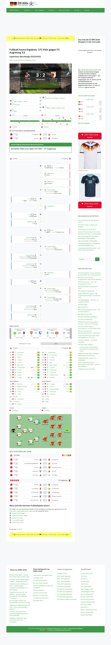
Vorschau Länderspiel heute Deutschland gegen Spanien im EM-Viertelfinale (18, 613)
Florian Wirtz (84, 584)
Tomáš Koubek (52, 352)
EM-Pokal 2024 (82, 307)
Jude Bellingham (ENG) (87, 592)
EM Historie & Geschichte (40, 598)
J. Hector (19, 362)
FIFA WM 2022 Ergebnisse (64, 597)
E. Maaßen (47, 410)
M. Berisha (52, 377)
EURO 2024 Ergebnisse (64, 586)
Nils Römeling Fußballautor (76, 628)
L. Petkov (51, 386)
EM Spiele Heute (38, 600)
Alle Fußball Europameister (86, 291)
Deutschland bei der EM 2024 (87, 229)
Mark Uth (19, 384)
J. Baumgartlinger (54, 389)
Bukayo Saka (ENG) (86, 615)
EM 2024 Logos (82, 304)
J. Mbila (47, 399)
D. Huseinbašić (16, 104)
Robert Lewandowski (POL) (89, 610)
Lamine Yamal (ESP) (87, 573)
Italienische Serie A (17, 522)
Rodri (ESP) (84, 607)
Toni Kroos (84, 576)
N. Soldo (19, 404)
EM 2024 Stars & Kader (40, 593)
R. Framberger (53, 355)
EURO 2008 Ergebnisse (64, 576)
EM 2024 (19, 529)
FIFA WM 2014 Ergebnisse (64, 592)
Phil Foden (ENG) (86, 604)
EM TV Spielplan (39, 10)
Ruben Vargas (53, 365)
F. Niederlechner (49, 98)
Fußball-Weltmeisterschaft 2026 (90, 70)
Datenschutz (57, 628)
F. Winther (61, 98)
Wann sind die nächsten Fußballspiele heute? (22, 60)
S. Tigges (14, 101)
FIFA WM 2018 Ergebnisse (64, 594)
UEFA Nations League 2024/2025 (67, 599)
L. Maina (24, 101)
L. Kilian (19, 357)
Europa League (28, 511)
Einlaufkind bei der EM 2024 (86, 369)
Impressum (50, 628)
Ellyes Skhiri (20, 365)
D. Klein (47, 401)
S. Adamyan (20, 389)
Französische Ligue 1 (18, 520)
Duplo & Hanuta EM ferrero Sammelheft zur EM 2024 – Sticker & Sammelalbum (89, 364)
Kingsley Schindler (22, 386)
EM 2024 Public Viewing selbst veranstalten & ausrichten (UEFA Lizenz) (89, 349)
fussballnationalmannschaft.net (63, 630)
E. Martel (19, 372)
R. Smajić (15, 396)
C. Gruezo (52, 367)
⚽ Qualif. (86, 10)
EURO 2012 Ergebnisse (63, 579)
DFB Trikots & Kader (64, 10)
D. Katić (47, 396)
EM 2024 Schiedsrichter (85, 319)
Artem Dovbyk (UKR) (87, 594)
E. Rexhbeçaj (52, 370)
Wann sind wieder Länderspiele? (87, 241)
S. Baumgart (15, 410)
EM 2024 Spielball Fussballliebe (87, 317)
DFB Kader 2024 (38, 578)
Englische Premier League (20, 515)
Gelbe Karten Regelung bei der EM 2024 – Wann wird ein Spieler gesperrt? (19, 607)
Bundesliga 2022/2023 (38, 68)
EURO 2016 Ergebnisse (63, 581)
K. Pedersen (20, 399)
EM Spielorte (27, 10)
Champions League (15, 511)
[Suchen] (97, 259)
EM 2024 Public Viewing (85, 344)
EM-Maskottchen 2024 (85, 314)
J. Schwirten (16, 401)
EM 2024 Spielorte (38, 590)
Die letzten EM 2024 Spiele (86, 96)
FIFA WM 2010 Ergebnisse (64, 589)
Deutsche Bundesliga (18, 513)
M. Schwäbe (20, 352)
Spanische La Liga (17, 518)
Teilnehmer (51, 10)
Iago (50, 362)
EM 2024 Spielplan (14, 10)
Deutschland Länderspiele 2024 (42, 575)
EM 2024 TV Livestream (40, 595)
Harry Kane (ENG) (86, 586)
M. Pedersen (52, 391)
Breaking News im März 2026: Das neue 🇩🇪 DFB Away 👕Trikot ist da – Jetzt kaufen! (41, 38)
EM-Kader (76, 10)
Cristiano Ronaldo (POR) (88, 602)
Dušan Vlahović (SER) (87, 612)
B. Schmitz (20, 355)
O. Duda (19, 370)
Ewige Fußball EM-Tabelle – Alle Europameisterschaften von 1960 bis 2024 (89, 295)
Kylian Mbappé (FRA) (87, 589)
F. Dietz (19, 391)
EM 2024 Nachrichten (39, 580)
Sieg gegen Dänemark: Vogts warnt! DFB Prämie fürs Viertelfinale (18, 620)
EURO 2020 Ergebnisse (64, 584)
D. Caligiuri (48, 108)
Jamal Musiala (85, 581)
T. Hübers (19, 360)
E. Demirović (52, 372)
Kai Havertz (84, 579)
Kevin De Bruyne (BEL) (87, 599)
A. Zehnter (52, 394)
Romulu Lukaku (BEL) (87, 597)
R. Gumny (52, 357)
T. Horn (19, 394)
